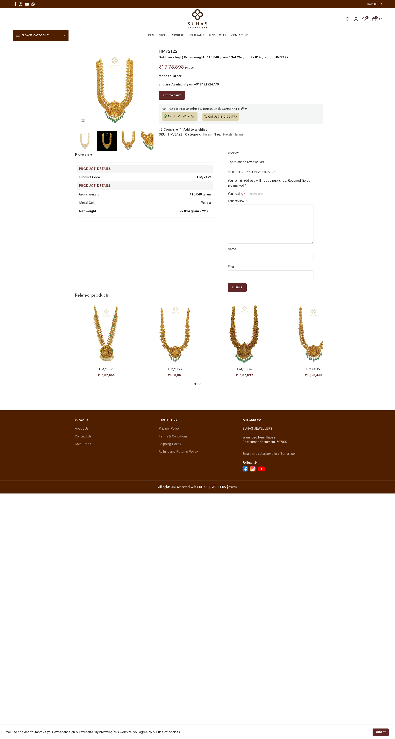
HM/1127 (175, 369)
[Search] (348, 19)
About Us (81, 428)
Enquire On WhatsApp (181, 116)
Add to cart (172, 95)
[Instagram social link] (20, 4)
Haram (207, 134)
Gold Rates (83, 444)
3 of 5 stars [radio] (256, 194)
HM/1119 (313, 369)
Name (232, 249)
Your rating (237, 193)
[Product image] (106, 333)
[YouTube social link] (27, 4)
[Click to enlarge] (83, 120)
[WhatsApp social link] (33, 4)
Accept (380, 732)
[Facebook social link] (15, 4)
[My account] (356, 19)
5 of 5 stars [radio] (261, 194)
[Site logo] (197, 19)
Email (232, 267)
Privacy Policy (169, 428)
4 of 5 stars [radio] (259, 194)
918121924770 (227, 117)
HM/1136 (106, 369)
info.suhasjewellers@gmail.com (274, 454)
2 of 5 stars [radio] (253, 194)
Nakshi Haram (233, 134)
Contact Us (83, 436)
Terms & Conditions (173, 436)
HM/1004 (244, 369)
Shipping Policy (170, 444)
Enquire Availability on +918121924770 (189, 84)
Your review (237, 201)
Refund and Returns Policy (178, 452)
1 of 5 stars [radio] (251, 194)
